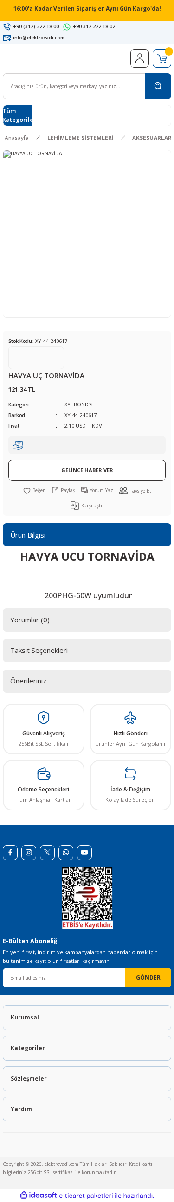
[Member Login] (139, 58)
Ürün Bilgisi (27, 534)
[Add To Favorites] (34, 490)
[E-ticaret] (86, 1195)
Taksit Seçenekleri (39, 650)
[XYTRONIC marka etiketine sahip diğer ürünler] (36, 357)
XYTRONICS (78, 404)
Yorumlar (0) (30, 619)
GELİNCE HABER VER (87, 470)
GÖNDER (148, 977)
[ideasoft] (38, 1195)
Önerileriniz (28, 680)
